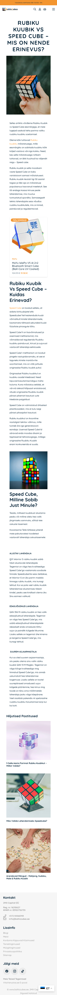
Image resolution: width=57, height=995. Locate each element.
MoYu (14, 259)
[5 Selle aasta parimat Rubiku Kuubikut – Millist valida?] (28, 740)
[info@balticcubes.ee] (6, 918)
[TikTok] (22, 971)
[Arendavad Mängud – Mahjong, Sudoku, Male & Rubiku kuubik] (28, 851)
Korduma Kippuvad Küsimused (18, 940)
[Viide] (40, 9)
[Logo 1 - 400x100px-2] (10, 9)
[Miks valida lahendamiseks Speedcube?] (28, 795)
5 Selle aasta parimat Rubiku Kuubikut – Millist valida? (26, 764)
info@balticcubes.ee (19, 919)
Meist (5, 936)
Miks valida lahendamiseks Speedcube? (26, 821)
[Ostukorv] (45, 9)
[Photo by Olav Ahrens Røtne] (28, 470)
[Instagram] (14, 971)
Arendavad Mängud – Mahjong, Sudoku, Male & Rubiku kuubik (26, 877)
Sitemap (7, 955)
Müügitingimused (11, 947)
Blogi (5, 933)
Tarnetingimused (11, 944)
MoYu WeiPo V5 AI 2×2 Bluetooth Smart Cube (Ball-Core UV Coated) (25, 266)
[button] (35, 9)
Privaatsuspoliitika (12, 951)
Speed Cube (15, 308)
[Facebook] (6, 971)
